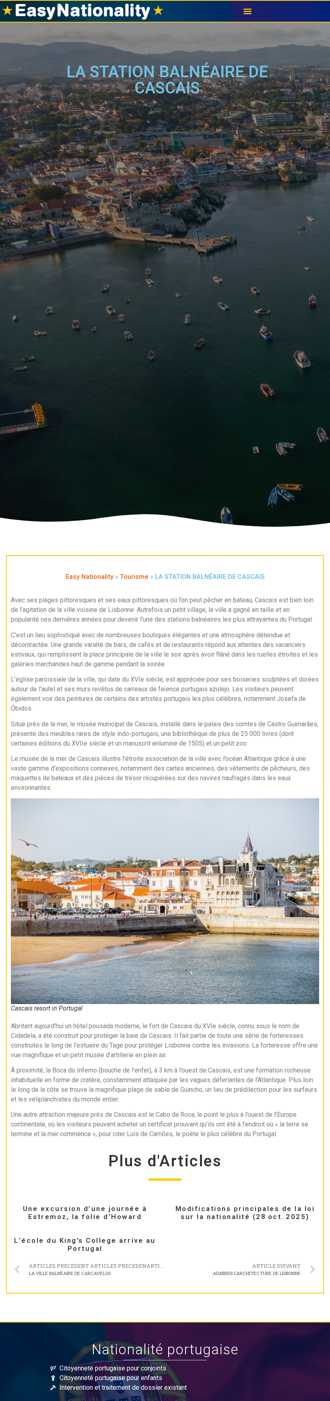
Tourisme (134, 577)
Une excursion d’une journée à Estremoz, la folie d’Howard (85, 1213)
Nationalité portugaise (165, 1349)
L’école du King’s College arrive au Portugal (85, 1245)
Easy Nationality (89, 577)
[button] (247, 11)
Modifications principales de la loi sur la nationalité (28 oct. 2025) (245, 1213)
